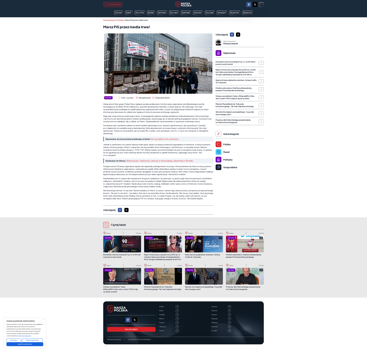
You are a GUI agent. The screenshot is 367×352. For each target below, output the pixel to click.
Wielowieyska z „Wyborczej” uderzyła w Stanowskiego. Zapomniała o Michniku (159, 161)
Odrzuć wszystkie (32, 340)
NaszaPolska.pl (109, 20)
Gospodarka (230, 167)
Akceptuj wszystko (25, 344)
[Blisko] (44, 319)
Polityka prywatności (114, 339)
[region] (25, 333)
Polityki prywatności (25, 336)
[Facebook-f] (248, 4)
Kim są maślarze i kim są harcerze (164, 139)
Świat (226, 152)
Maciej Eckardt (230, 43)
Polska (227, 144)
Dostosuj (13, 340)
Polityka (120, 20)
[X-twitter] (255, 4)
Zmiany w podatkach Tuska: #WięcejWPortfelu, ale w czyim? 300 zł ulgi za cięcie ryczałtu (120, 289)
